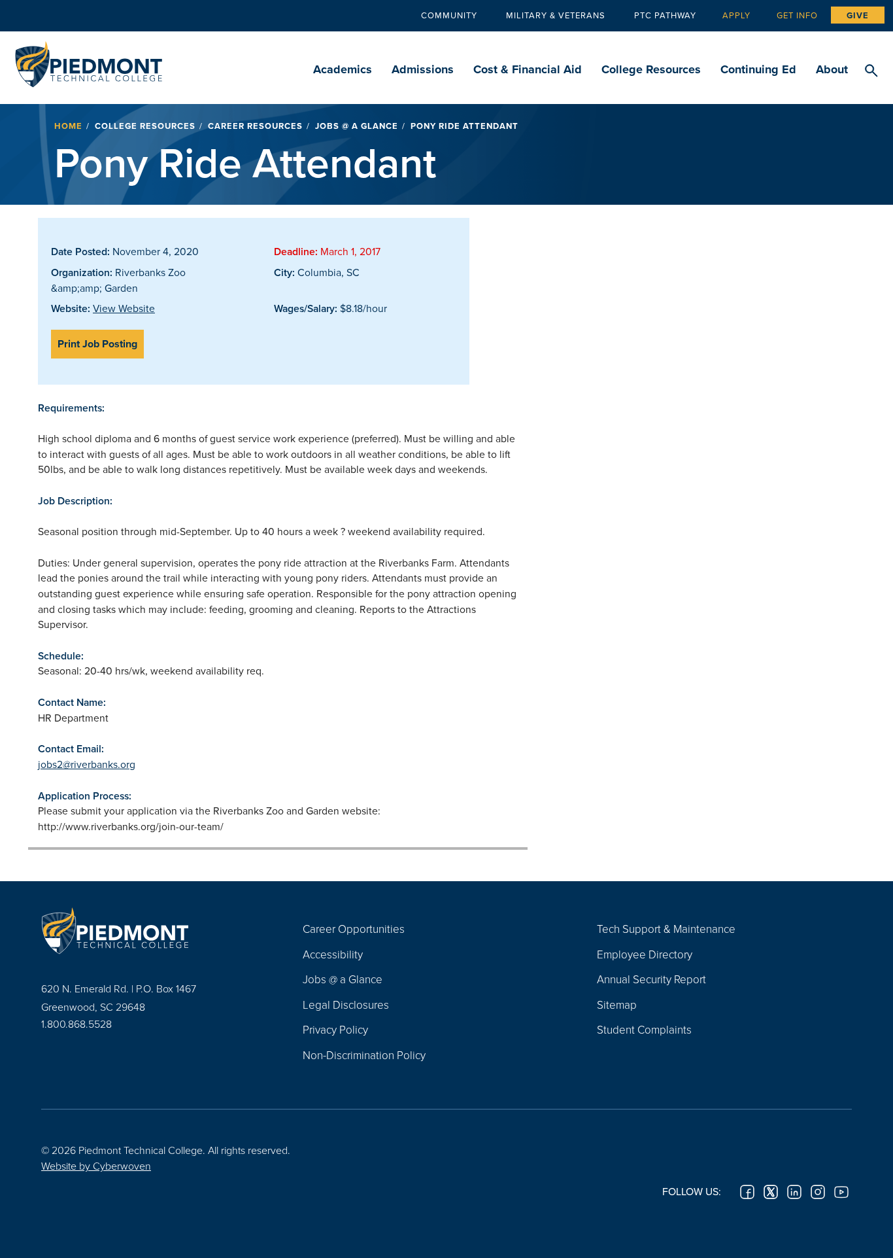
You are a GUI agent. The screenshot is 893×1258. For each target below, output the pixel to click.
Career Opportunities (354, 928)
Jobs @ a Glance (356, 126)
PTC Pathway (665, 15)
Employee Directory (644, 954)
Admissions (423, 69)
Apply (736, 15)
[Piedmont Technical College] (152, 930)
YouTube (841, 1192)
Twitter (771, 1192)
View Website (124, 308)
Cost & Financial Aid (527, 69)
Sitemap (617, 1004)
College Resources (651, 69)
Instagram (818, 1192)
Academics (342, 69)
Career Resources (255, 126)
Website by (96, 1166)
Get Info (797, 15)
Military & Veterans (555, 15)
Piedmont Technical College (88, 60)
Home (68, 126)
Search (871, 71)
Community (449, 15)
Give (858, 15)
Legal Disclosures (346, 1004)
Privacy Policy (335, 1029)
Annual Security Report (651, 979)
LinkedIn (794, 1192)
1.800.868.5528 (76, 1024)
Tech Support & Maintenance (666, 928)
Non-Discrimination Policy (364, 1054)
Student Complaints (644, 1029)
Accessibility (333, 954)
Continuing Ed (758, 69)
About (832, 69)
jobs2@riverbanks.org (86, 764)
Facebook (747, 1192)
